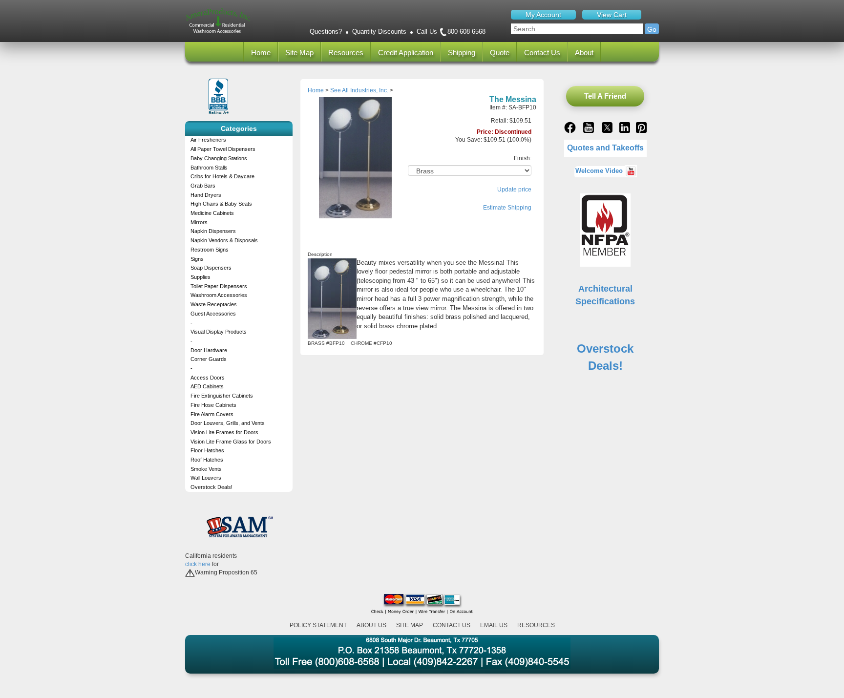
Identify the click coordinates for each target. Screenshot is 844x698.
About (584, 52)
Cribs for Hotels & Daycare (222, 176)
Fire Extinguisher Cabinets (221, 396)
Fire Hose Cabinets (213, 405)
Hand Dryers (205, 195)
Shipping (461, 52)
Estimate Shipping (507, 207)
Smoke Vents (206, 469)
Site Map (299, 52)
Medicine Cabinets (212, 213)
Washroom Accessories (218, 295)
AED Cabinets (207, 386)
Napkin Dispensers (213, 231)
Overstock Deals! (211, 487)
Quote (499, 52)
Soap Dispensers (211, 268)
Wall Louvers (205, 478)
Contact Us (542, 52)
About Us (371, 625)
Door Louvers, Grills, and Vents (227, 423)
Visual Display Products (218, 332)
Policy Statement (318, 625)
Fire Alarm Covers (211, 414)
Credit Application (405, 52)
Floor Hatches (207, 450)
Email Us (493, 625)
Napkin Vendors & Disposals (224, 240)
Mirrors (199, 222)
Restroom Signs (209, 250)
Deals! (605, 365)
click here (198, 564)
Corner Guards (208, 359)
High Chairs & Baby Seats (221, 204)
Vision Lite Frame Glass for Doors (230, 441)
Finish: (522, 158)
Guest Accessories (213, 314)
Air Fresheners (208, 140)
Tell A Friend (605, 96)
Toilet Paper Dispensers (218, 286)
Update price (514, 189)
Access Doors (207, 378)
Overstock (605, 348)
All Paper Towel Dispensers (222, 149)
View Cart (612, 15)
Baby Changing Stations (218, 158)
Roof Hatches (206, 460)
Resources (345, 52)
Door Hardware (208, 350)
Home (261, 52)
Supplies (200, 277)
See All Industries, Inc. (359, 90)
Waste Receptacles (213, 304)
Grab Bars (202, 186)
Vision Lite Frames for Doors (224, 432)
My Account (543, 15)
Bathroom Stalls (209, 167)
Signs (197, 259)
